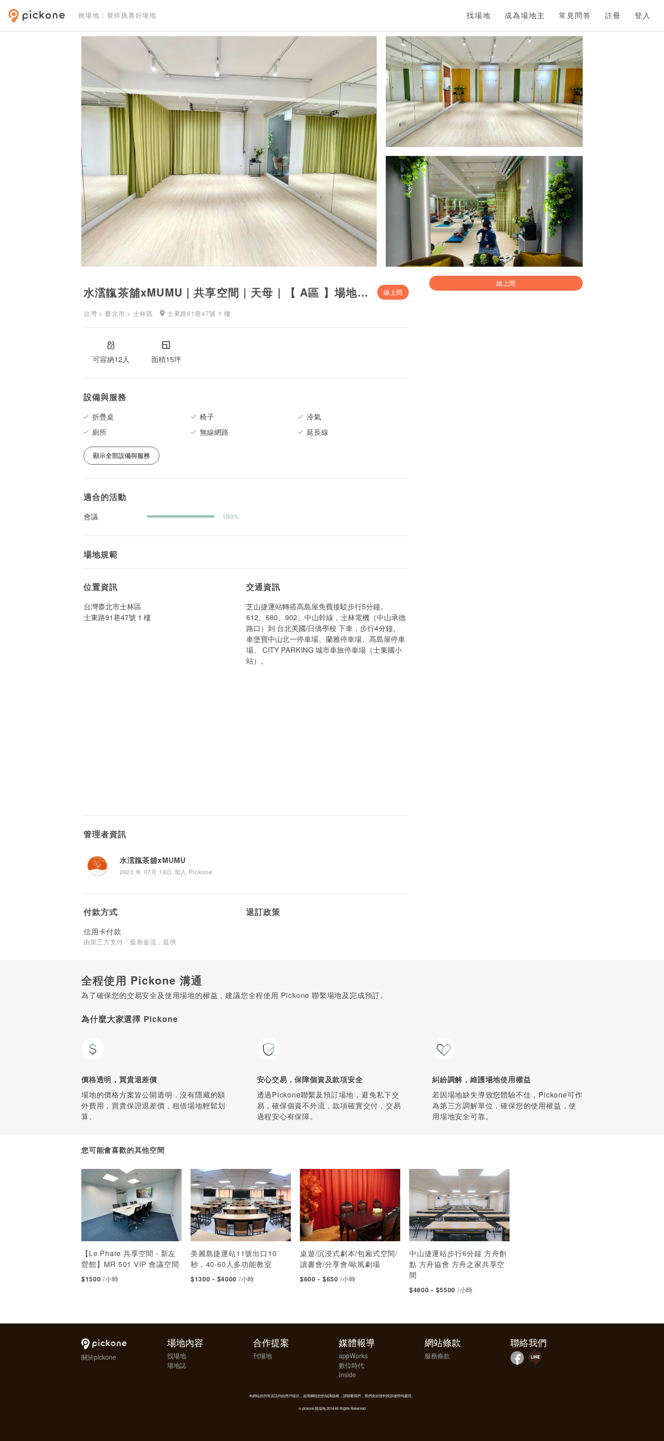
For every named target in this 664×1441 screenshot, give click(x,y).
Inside (347, 1374)
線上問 (392, 292)
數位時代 (351, 1365)
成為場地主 (525, 15)
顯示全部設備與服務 (121, 455)
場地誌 (176, 1365)
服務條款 (437, 1355)
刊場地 (262, 1355)
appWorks (353, 1355)
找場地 (479, 15)
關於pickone (98, 1356)
